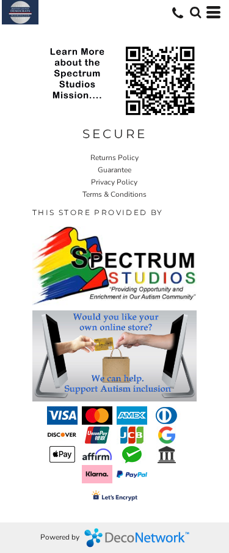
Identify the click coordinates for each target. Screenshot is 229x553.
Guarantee (114, 170)
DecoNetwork (136, 538)
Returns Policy (114, 158)
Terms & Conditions (114, 194)
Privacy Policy (114, 182)
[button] (195, 12)
